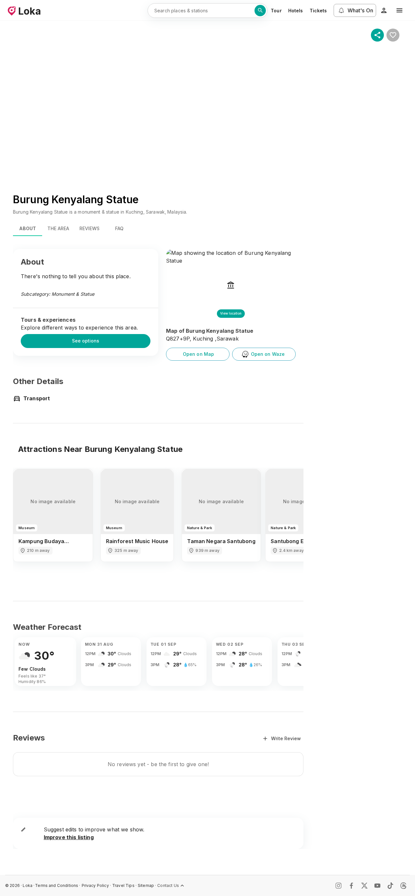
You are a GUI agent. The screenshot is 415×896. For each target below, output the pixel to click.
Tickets (318, 10)
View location (231, 313)
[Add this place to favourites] (392, 35)
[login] (384, 10)
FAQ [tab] (119, 228)
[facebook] (351, 885)
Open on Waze (268, 354)
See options (85, 340)
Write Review (286, 738)
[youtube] (377, 885)
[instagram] (338, 885)
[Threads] (403, 885)
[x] (364, 885)
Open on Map (198, 354)
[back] (26, 521)
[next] (289, 521)
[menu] (399, 10)
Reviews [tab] (89, 228)
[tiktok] (390, 885)
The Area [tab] (58, 228)
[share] (377, 35)
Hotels (295, 10)
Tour (276, 10)
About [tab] (27, 228)
